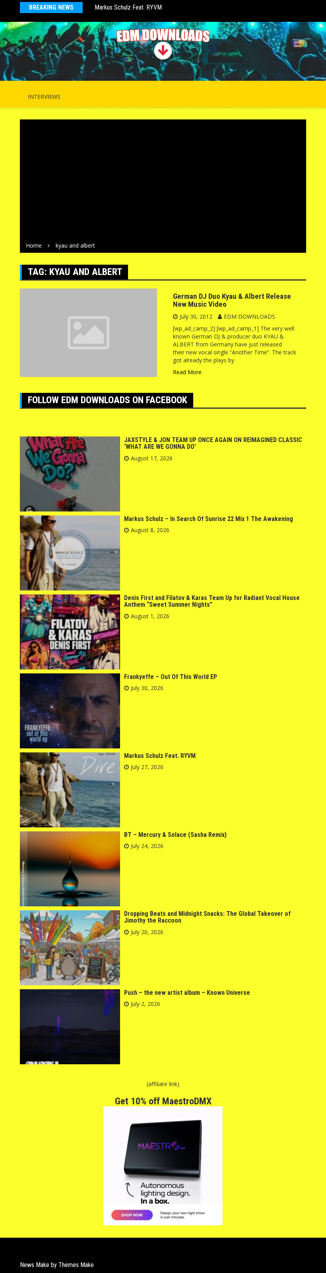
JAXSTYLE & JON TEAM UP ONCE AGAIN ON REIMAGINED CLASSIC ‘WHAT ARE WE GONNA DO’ (213, 443)
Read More (187, 372)
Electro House (232, 76)
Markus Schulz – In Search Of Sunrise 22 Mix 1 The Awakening (208, 519)
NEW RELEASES (94, 76)
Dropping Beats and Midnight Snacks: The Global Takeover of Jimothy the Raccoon (207, 917)
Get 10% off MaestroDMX (163, 1101)
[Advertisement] (163, 182)
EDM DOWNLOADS (249, 316)
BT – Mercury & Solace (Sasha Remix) (175, 834)
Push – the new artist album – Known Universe (187, 992)
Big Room (179, 76)
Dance (139, 76)
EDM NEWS (43, 76)
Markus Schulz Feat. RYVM (128, 7)
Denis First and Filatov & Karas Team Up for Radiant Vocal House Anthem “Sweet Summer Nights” (212, 601)
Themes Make (76, 1265)
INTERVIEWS (44, 96)
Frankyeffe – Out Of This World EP (170, 677)
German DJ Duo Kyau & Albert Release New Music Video (232, 300)
